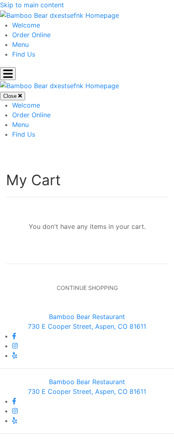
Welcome (26, 25)
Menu (20, 44)
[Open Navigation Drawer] (8, 73)
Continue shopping (87, 287)
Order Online (31, 35)
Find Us (23, 54)
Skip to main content (32, 5)
